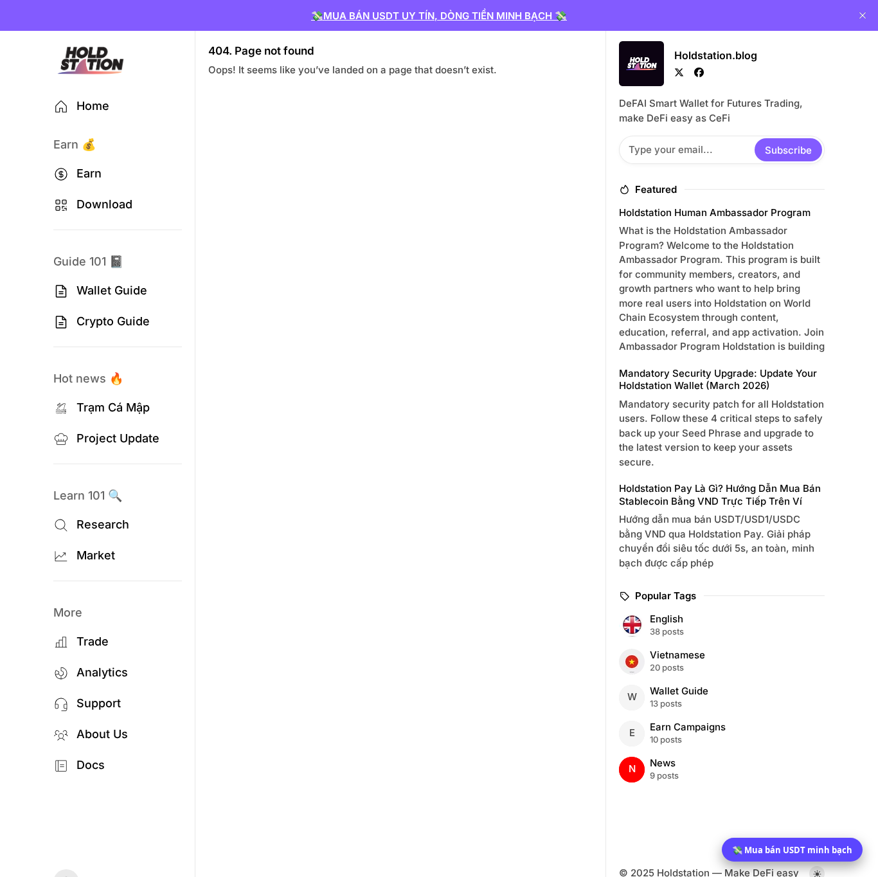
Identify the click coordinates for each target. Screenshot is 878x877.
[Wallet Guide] (720, 698)
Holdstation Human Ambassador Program (715, 212)
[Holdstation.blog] (90, 60)
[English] (720, 626)
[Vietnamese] (720, 662)
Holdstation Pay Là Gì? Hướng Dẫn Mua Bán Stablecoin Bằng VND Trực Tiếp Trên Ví (720, 494)
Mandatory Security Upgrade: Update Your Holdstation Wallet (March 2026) (718, 379)
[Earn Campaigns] (720, 734)
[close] (862, 15)
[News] (720, 770)
